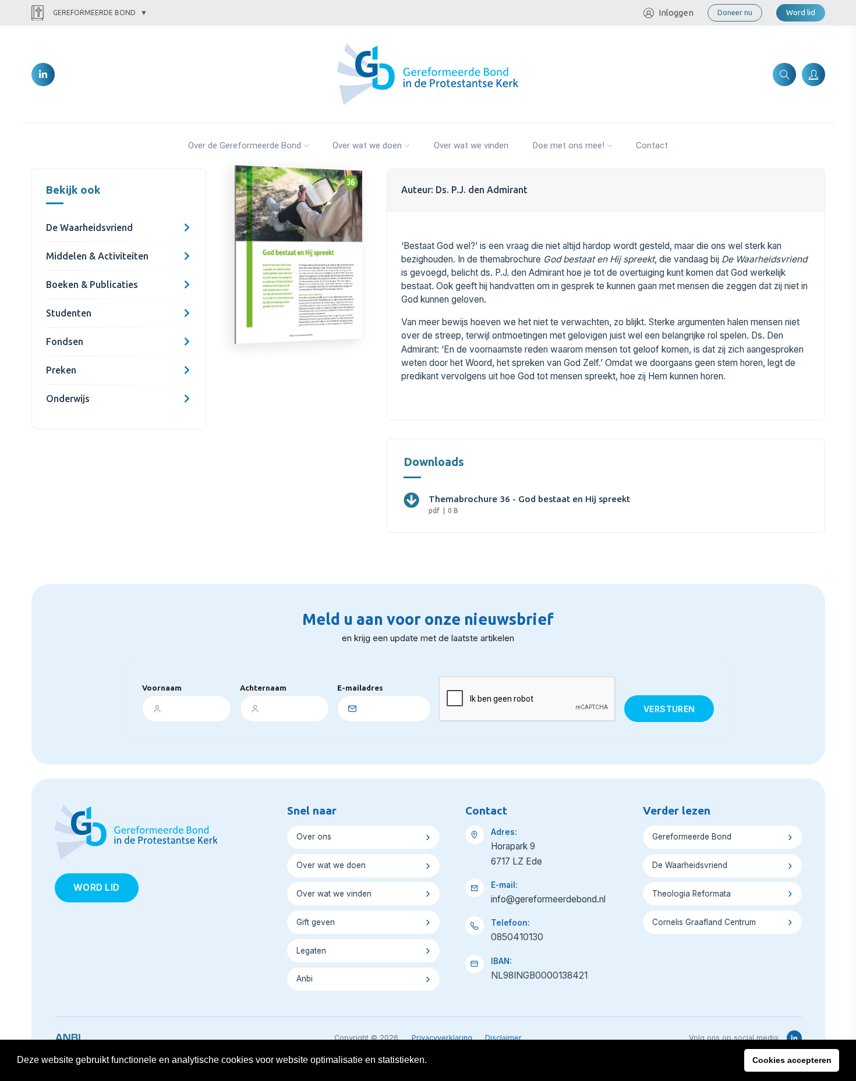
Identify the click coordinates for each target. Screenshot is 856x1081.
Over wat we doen (367, 145)
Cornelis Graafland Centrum (704, 922)
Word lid (800, 12)
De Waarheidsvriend (89, 227)
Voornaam (162, 688)
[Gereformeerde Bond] (427, 73)
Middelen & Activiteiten (97, 256)
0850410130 (517, 937)
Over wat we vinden (471, 145)
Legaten (311, 950)
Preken (61, 370)
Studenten (68, 313)
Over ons (313, 836)
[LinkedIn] (43, 74)
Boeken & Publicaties (92, 284)
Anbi (304, 978)
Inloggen (676, 12)
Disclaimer (503, 1037)
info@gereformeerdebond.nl (548, 899)
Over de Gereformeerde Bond (244, 145)
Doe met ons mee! (568, 145)
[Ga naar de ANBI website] (68, 1035)
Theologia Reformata (691, 893)
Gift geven (315, 922)
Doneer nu (734, 12)
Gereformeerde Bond (94, 12)
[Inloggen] (813, 74)
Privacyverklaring (442, 1037)
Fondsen (64, 341)
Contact (652, 145)
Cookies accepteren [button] (792, 1060)
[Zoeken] (784, 74)
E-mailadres (360, 688)
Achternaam (263, 688)
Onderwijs (68, 398)
